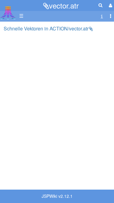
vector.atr (64, 5)
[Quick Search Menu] (100, 5)
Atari (8, 12)
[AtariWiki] (8, 11)
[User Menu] (109, 5)
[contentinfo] (101, 16)
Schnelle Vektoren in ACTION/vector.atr (46, 28)
